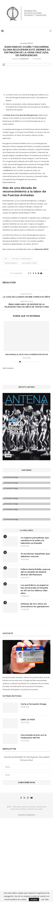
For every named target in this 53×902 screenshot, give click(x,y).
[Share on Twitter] (36, 273)
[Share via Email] (41, 273)
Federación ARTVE (41, 249)
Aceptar (34, 899)
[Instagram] (28, 797)
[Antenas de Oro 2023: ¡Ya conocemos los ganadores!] (10, 607)
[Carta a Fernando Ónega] (10, 708)
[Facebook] (21, 797)
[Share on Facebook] (33, 273)
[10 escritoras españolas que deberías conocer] (10, 557)
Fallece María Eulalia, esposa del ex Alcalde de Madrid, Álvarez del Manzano (35, 572)
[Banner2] (26, 483)
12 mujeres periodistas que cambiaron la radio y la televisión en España (35, 540)
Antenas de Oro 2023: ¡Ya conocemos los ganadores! (35, 605)
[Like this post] (30, 273)
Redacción (25, 59)
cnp (5, 259)
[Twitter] (24, 797)
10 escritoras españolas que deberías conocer (35, 555)
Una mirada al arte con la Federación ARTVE (26, 354)
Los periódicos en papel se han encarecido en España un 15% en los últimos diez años (34, 589)
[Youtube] (31, 797)
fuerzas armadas (10, 263)
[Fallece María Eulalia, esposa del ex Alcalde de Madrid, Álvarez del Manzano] (10, 573)
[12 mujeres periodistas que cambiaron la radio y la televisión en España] (10, 541)
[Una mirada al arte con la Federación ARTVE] (26, 336)
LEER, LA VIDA (28, 719)
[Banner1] (26, 477)
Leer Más (45, 899)
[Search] (50, 31)
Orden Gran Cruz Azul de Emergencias (21, 115)
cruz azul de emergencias (21, 259)
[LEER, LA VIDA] (10, 723)
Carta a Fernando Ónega (33, 704)
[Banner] (26, 488)
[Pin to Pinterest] (38, 273)
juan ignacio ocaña (29, 263)
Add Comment (8, 368)
